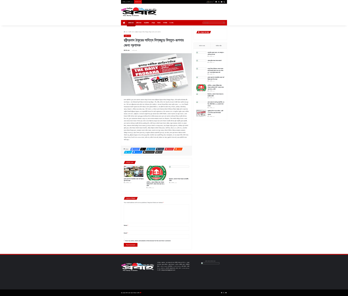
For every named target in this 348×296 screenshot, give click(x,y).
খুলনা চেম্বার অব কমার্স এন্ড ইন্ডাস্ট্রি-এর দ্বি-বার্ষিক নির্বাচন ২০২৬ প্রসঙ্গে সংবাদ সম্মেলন (216, 104)
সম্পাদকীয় (165, 22)
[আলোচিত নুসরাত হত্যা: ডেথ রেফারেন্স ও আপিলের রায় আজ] (201, 55)
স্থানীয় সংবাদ (131, 22)
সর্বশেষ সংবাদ (202, 46)
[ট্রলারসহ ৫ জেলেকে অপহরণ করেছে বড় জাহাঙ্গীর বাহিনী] (179, 171)
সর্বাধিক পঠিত (219, 46)
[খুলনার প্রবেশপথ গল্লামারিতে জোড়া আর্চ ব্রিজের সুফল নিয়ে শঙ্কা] (134, 171)
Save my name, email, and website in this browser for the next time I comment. (148, 240)
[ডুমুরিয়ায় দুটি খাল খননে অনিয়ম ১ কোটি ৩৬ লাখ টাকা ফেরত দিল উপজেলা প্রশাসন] (201, 113)
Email (126, 233)
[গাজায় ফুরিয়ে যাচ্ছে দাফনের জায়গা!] (201, 63)
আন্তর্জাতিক (146, 22)
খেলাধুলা (153, 22)
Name (126, 225)
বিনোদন (158, 22)
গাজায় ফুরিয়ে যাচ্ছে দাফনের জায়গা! (215, 60)
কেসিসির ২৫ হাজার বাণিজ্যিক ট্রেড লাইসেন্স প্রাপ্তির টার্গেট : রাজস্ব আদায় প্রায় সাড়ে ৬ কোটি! (155, 183)
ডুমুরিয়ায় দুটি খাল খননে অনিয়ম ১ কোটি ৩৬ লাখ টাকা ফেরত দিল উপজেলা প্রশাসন (215, 112)
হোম (126, 32)
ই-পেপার (171, 22)
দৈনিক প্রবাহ (127, 50)
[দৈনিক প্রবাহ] (139, 11)
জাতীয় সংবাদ (138, 22)
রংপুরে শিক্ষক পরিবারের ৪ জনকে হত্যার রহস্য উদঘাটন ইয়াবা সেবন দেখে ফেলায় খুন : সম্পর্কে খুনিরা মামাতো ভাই (215, 70)
